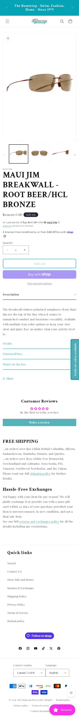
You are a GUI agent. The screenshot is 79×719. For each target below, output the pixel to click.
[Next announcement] (72, 8)
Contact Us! (14, 571)
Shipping (7, 225)
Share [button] (10, 378)
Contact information (41, 711)
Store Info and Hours (20, 579)
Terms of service (40, 705)
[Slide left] (4, 155)
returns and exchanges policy (39, 521)
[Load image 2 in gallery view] (39, 154)
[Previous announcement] (7, 8)
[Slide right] (75, 155)
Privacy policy (21, 705)
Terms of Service (17, 613)
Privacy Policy (16, 604)
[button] (7, 21)
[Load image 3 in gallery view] (60, 154)
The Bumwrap (24, 700)
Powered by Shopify (42, 700)
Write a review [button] (39, 422)
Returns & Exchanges (20, 588)
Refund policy (16, 621)
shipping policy (40, 473)
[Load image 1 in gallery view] (18, 154)
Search (11, 563)
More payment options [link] (39, 283)
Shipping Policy (17, 596)
